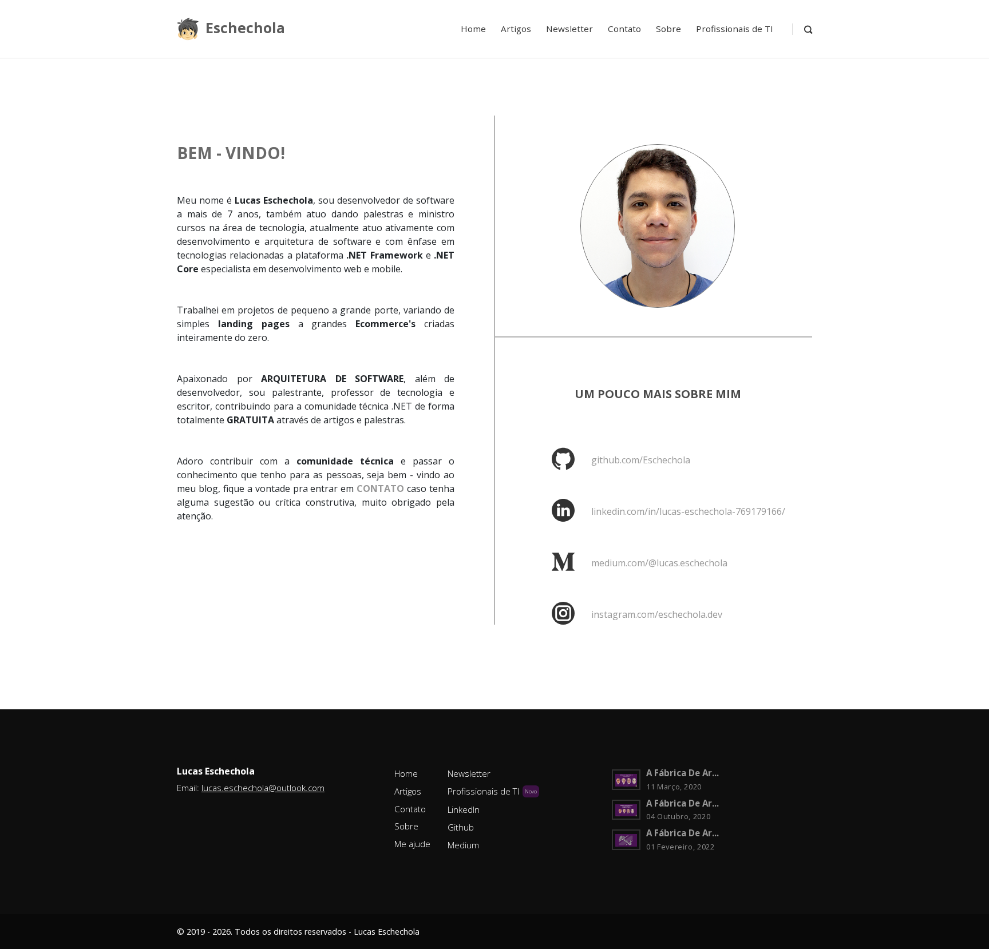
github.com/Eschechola (640, 460)
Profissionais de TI (734, 28)
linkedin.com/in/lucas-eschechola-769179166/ (688, 511)
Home (473, 28)
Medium (463, 845)
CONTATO (380, 488)
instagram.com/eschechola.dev (656, 614)
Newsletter (569, 28)
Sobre (668, 28)
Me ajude (412, 843)
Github (461, 827)
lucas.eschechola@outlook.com (263, 787)
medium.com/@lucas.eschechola (659, 563)
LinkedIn (464, 809)
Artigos (516, 28)
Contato (624, 28)
